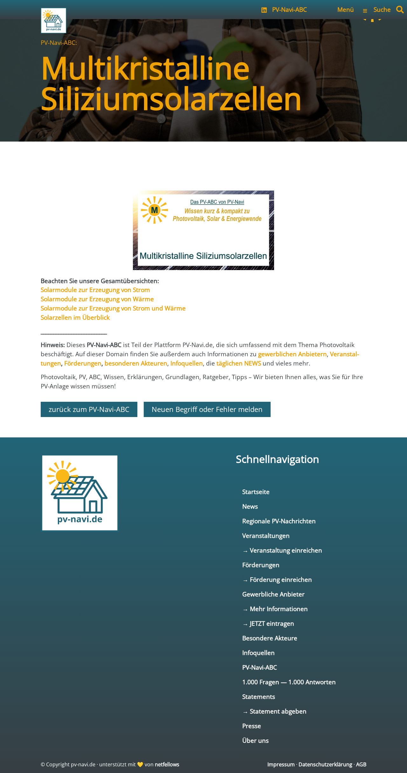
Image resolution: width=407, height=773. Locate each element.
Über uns (255, 740)
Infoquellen (258, 652)
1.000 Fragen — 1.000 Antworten (289, 682)
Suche (382, 9)
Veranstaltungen (266, 535)
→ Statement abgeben (274, 711)
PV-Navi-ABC (289, 9)
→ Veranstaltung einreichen (282, 550)
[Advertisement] (203, 161)
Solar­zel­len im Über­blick (75, 317)
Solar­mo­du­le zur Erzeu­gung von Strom (95, 289)
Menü (345, 9)
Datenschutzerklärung (325, 764)
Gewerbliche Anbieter (273, 594)
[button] (400, 9)
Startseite (256, 491)
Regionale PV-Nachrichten (279, 521)
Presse (251, 725)
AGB (361, 764)
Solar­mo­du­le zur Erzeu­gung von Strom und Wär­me (113, 308)
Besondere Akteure (269, 638)
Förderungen (260, 565)
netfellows (167, 764)
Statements (258, 696)
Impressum (281, 764)
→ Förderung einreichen (277, 579)
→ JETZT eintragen (268, 623)
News (250, 506)
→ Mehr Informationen (275, 608)
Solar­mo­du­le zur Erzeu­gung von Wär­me (97, 299)
